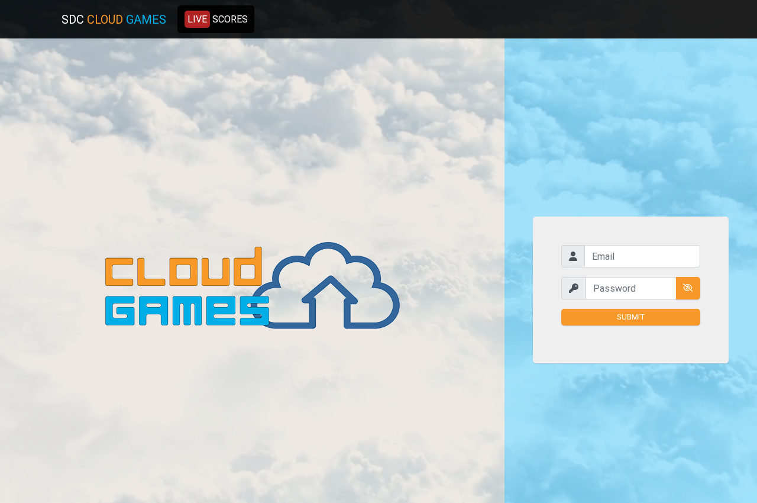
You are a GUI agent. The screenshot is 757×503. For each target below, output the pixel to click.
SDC (114, 19)
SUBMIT (631, 316)
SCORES (217, 19)
